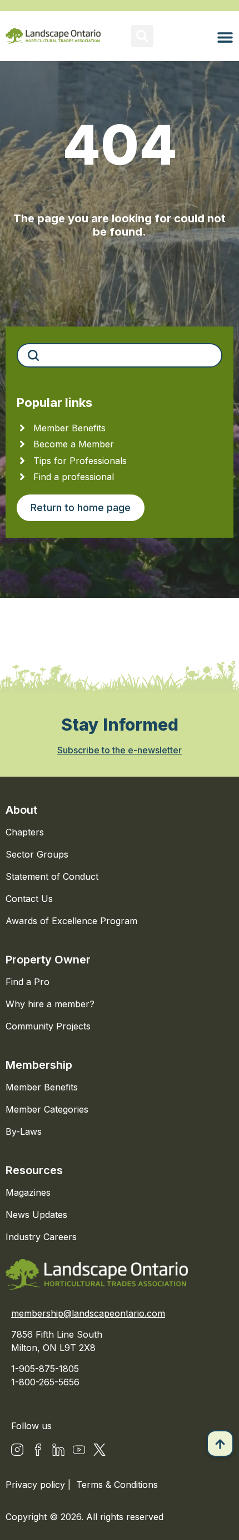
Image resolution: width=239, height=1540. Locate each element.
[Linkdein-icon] (58, 1450)
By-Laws (24, 1131)
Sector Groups (37, 854)
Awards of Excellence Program (71, 920)
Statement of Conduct (52, 876)
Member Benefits (42, 1087)
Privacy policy (37, 1484)
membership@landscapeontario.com (88, 1313)
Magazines (28, 1192)
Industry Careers (41, 1236)
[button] (142, 36)
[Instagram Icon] (17, 1450)
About (21, 810)
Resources (34, 1170)
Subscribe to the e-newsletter (119, 750)
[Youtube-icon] (79, 1450)
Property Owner (48, 959)
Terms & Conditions (117, 1484)
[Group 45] (99, 1450)
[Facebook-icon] (38, 1450)
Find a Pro (27, 981)
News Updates (36, 1214)
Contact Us (29, 898)
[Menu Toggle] (225, 37)
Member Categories (47, 1109)
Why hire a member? (50, 1003)
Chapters (25, 832)
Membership (39, 1065)
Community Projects (48, 1026)
